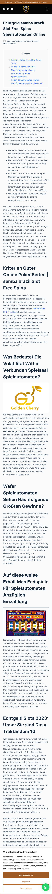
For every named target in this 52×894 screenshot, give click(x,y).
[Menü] (47, 9)
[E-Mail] (12, 9)
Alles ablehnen (26, 888)
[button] (45, 887)
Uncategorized (9, 44)
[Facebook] (4, 9)
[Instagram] (8, 9)
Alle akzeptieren (26, 875)
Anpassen (26, 882)
